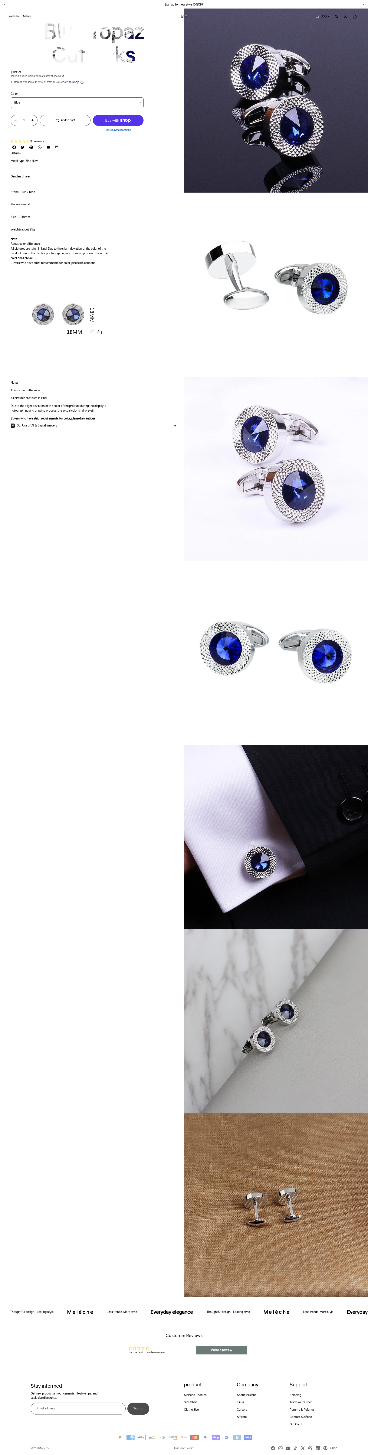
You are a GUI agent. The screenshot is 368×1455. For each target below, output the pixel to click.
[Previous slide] (4, 4)
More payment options (118, 130)
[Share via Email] (48, 147)
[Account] (345, 16)
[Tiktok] (295, 1448)
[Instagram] (280, 1448)
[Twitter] (302, 1448)
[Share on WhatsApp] (39, 147)
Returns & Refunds (302, 1410)
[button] (20, 141)
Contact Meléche (301, 1417)
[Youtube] (287, 1448)
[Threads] (310, 1448)
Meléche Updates (195, 1395)
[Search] (336, 16)
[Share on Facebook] (14, 147)
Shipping (295, 1395)
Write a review (221, 1350)
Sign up (138, 1408)
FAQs (240, 1402)
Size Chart (190, 1402)
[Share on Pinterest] (31, 147)
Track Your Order (301, 1402)
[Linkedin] (318, 1448)
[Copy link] (56, 147)
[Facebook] (273, 1448)
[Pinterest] (325, 1448)
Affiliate (242, 1417)
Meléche (45, 1448)
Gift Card (296, 1424)
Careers (242, 1410)
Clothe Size (191, 1410)
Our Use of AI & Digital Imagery (37, 426)
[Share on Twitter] (22, 147)
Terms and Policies (184, 1448)
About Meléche (246, 1395)
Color (14, 94)
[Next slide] (363, 4)
